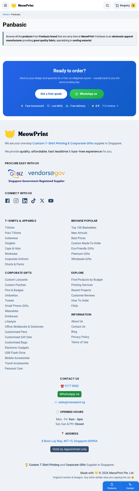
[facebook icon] (7, 201)
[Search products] (107, 5)
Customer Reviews (83, 295)
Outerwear (11, 238)
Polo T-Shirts (13, 233)
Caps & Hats (13, 248)
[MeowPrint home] (22, 5)
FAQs (74, 306)
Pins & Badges (14, 290)
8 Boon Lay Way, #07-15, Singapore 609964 (69, 441)
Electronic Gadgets (17, 347)
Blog (74, 331)
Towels (9, 300)
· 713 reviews (108, 106)
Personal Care (14, 368)
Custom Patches (15, 285)
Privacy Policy (80, 337)
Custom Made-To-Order (86, 243)
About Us (77, 321)
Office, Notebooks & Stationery (24, 326)
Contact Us (78, 326)
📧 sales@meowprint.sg (69, 402)
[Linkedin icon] (24, 201)
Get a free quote (51, 94)
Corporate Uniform (16, 259)
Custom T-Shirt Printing (49, 143)
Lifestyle (10, 321)
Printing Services (82, 285)
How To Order (80, 300)
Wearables (11, 311)
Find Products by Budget (87, 279)
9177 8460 (72, 386)
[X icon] (42, 201)
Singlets (10, 243)
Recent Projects (81, 290)
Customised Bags (16, 342)
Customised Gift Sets (18, 337)
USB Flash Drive (15, 352)
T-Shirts (9, 227)
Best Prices (78, 238)
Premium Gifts (80, 253)
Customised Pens (16, 332)
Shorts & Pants (14, 264)
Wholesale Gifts (81, 259)
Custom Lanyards (16, 279)
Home (6, 14)
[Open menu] (5, 5)
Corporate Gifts (82, 143)
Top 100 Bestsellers (83, 227)
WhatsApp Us (87, 94)
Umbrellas (11, 295)
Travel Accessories (17, 363)
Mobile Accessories (17, 358)
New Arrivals (79, 233)
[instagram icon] (16, 201)
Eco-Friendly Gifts (82, 248)
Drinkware (11, 316)
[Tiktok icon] (33, 201)
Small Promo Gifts (16, 306)
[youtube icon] (50, 201)
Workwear (11, 253)
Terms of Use (79, 342)
